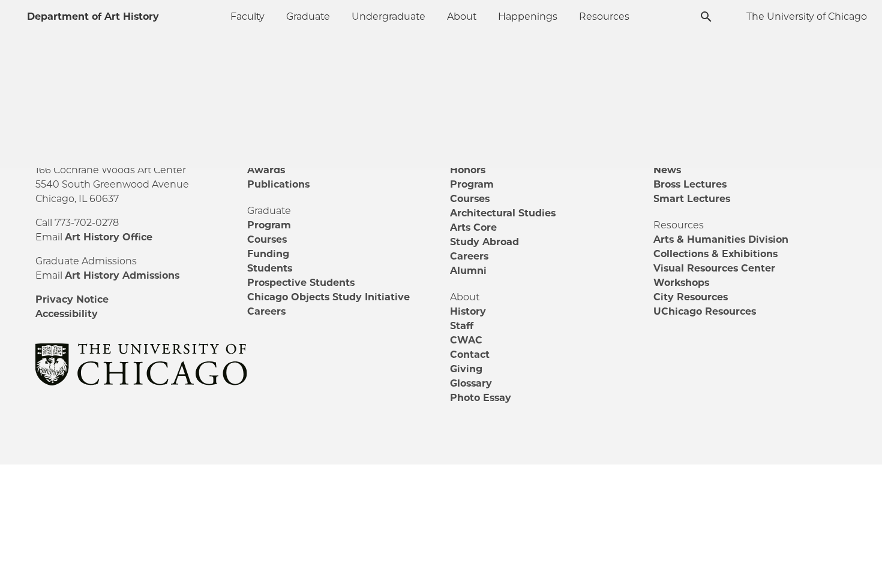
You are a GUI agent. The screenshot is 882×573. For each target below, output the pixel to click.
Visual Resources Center (714, 268)
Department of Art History (93, 16)
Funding (268, 254)
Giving (466, 369)
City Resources (690, 297)
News (667, 170)
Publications (278, 184)
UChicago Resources (704, 311)
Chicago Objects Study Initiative (328, 297)
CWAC (466, 340)
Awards (266, 170)
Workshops (681, 282)
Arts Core (473, 227)
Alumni (468, 270)
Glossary (471, 383)
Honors (467, 170)
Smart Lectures (691, 198)
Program (269, 225)
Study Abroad (484, 242)
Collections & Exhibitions (715, 254)
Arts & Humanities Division (720, 239)
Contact (470, 354)
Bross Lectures (690, 184)
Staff (461, 325)
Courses (267, 239)
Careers (266, 311)
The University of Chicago (806, 16)
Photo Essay (480, 397)
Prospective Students (301, 282)
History (468, 311)
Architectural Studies (503, 213)
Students (269, 268)
